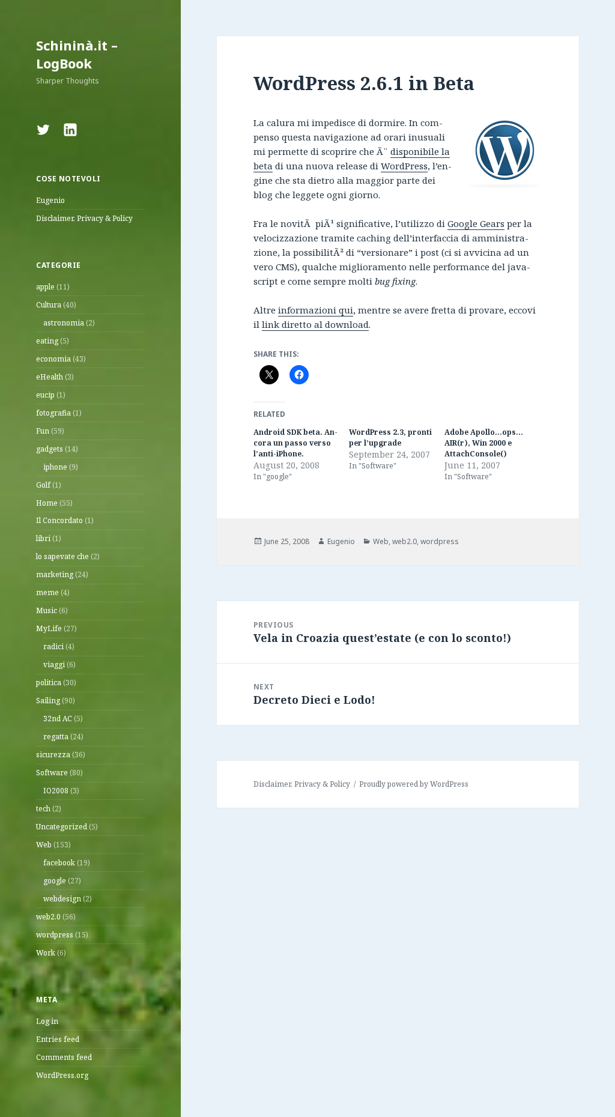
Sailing (48, 700)
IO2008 (55, 791)
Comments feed (64, 1057)
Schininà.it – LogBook (77, 54)
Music (46, 610)
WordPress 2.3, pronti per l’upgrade (390, 437)
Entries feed (57, 1039)
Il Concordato (59, 520)
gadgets (49, 449)
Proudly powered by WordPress (413, 784)
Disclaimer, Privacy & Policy (84, 218)
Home (47, 503)
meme (47, 592)
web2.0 (48, 917)
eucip (45, 395)
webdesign (62, 899)
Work (45, 953)
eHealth (49, 377)
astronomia (63, 323)
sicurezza (53, 754)
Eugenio (50, 200)
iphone (55, 467)
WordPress (404, 166)
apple (45, 287)
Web (44, 845)
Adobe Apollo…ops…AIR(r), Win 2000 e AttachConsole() (483, 443)
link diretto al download (315, 324)
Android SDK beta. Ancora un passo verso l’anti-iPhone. (295, 443)
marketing (54, 574)
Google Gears (475, 223)
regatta (55, 736)
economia (53, 359)
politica (48, 682)
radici (53, 646)
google (54, 881)
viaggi (54, 664)
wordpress (54, 935)
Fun (42, 431)
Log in (47, 1021)
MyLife (49, 628)
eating (47, 341)
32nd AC (57, 718)
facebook (59, 863)
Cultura (48, 305)
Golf (43, 485)
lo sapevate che (62, 556)
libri (43, 538)
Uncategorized (61, 827)
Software (52, 772)
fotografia (53, 413)
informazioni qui (315, 310)
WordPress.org (62, 1075)
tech (43, 809)
